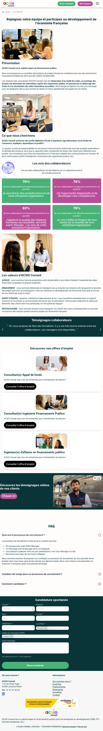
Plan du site (82, 727)
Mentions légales (69, 727)
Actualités (57, 692)
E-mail (39, 614)
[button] (97, 4)
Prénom (39, 605)
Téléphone (7, 624)
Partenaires (58, 689)
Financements (59, 687)
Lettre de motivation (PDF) (13, 633)
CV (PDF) (40, 624)
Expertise (57, 684)
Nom (4, 614)
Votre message (8, 641)
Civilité (5, 605)
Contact (56, 695)
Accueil (7, 12)
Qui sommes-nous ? (62, 681)
